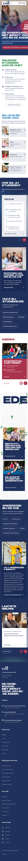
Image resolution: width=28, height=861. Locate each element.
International (5, 749)
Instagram (7, 831)
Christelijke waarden (7, 784)
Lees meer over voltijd (10, 233)
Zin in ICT (5, 519)
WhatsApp (7, 827)
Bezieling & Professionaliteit (10, 523)
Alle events (6, 383)
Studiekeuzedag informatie (10, 326)
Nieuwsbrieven (5, 811)
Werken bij (4, 796)
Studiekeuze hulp (6, 742)
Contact (4, 753)
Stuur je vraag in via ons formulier (13, 720)
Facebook (7, 835)
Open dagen (21, 317)
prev (20, 240)
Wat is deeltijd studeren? (8, 773)
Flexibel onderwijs (8, 287)
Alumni (3, 738)
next (24, 240)
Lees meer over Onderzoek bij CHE (13, 594)
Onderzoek (4, 815)
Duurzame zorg (16, 519)
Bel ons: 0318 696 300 (10, 712)
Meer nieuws (7, 651)
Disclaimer (4, 854)
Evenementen (5, 746)
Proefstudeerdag (7, 321)
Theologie (22, 528)
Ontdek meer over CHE (14, 104)
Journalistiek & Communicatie (11, 533)
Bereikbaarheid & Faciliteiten (9, 804)
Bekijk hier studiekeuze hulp (10, 312)
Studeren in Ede (6, 780)
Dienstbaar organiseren (9, 528)
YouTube (7, 842)
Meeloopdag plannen (8, 317)
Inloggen (4, 735)
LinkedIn (7, 838)
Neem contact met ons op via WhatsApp (14, 706)
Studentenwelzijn (6, 777)
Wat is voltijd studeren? (8, 769)
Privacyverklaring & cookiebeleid (10, 850)
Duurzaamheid (5, 808)
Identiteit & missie (6, 800)
